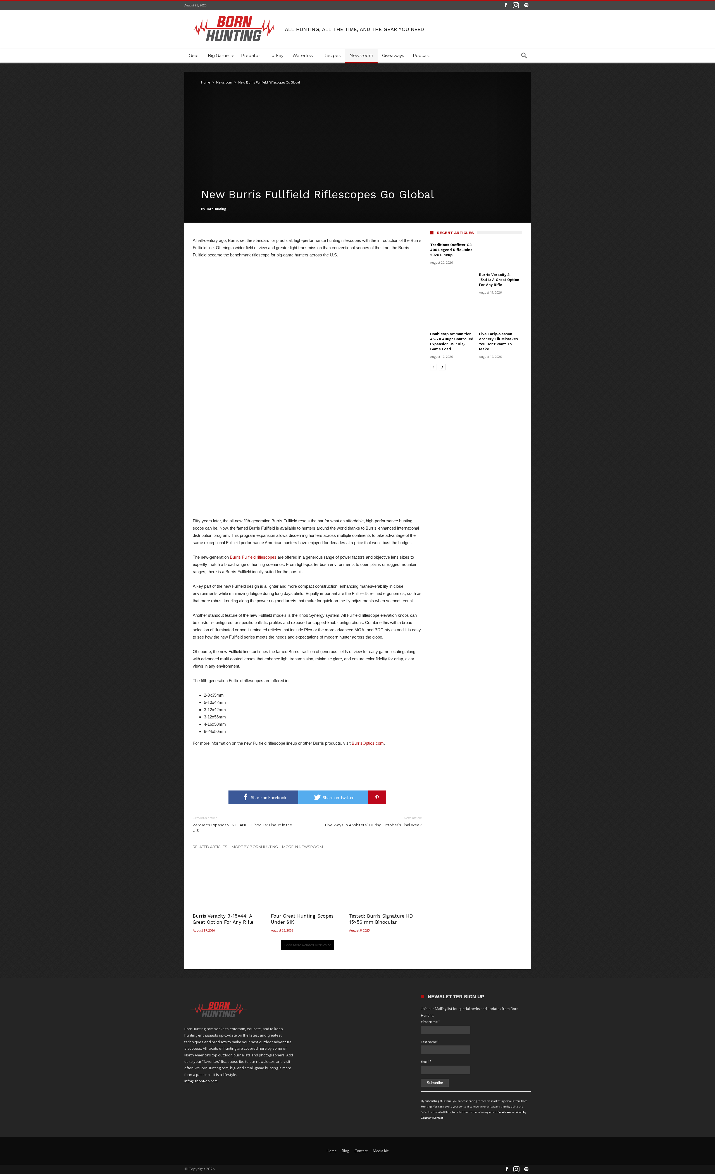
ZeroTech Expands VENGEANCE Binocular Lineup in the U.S (242, 824)
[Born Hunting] (234, 11)
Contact (361, 1151)
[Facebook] (505, 5)
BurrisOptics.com (368, 743)
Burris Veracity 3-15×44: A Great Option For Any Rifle (223, 919)
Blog (345, 1151)
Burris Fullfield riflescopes (253, 557)
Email (426, 1061)
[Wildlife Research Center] (307, 757)
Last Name (430, 1042)
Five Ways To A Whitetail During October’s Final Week (373, 821)
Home (205, 82)
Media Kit (381, 1151)
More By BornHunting (255, 846)
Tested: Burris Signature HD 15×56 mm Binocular (381, 919)
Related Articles (210, 846)
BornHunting (216, 209)
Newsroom (224, 82)
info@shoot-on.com (201, 1080)
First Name (430, 1022)
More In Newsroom (302, 846)
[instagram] (515, 5)
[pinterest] (377, 797)
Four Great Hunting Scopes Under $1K (302, 919)
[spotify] (526, 5)
